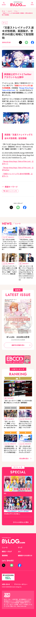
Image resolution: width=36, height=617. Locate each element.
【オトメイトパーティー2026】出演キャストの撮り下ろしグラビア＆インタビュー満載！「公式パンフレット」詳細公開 (9, 270)
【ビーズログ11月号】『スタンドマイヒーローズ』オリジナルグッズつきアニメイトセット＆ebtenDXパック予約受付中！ (9, 244)
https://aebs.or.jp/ (21, 606)
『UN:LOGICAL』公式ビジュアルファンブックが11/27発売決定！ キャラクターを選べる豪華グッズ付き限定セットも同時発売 (26, 244)
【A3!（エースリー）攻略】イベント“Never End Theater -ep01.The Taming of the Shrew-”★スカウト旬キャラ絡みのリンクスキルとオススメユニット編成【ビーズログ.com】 (10, 424)
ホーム (3, 11)
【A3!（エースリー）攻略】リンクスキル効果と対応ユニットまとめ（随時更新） (18, 402)
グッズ (20, 547)
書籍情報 (5, 555)
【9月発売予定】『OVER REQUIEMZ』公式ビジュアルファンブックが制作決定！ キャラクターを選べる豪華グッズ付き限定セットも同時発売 (10, 449)
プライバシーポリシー (20, 584)
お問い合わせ (6, 584)
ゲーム (15, 11)
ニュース (10, 11)
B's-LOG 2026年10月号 (18, 336)
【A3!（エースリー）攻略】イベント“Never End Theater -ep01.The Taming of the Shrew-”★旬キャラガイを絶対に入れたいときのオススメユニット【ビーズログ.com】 (26, 273)
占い (19, 551)
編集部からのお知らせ (25, 555)
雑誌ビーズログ (7, 551)
